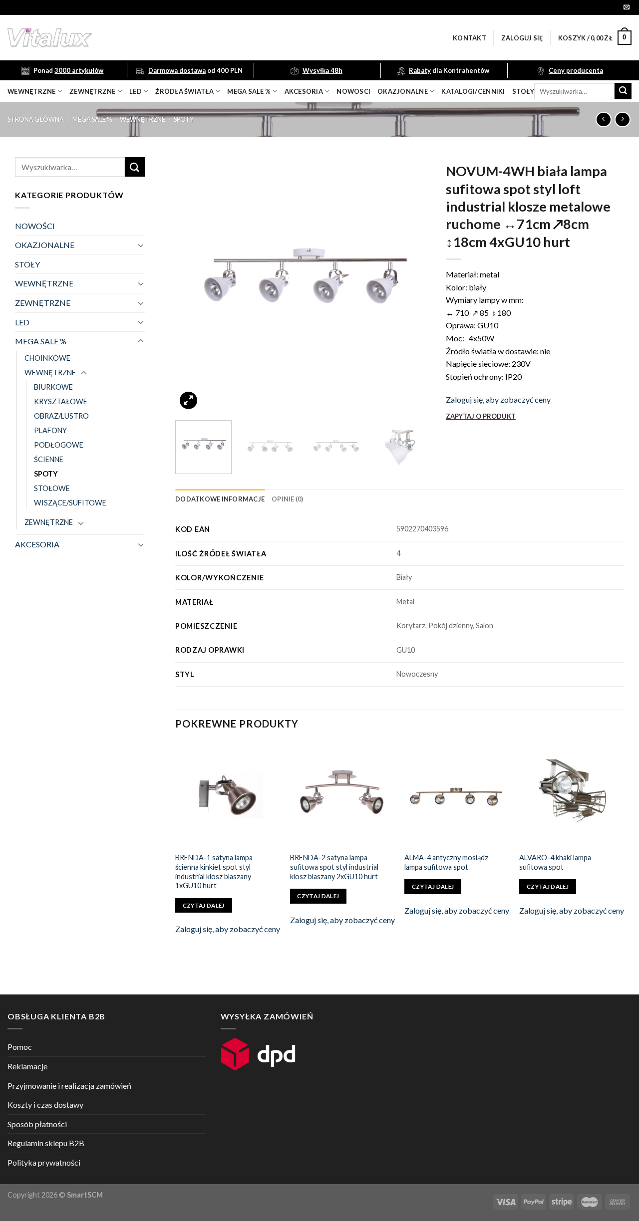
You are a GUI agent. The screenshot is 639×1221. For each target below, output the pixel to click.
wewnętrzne (31, 91)
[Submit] (623, 91)
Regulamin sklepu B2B (45, 1143)
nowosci (353, 91)
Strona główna (35, 119)
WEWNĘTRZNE (142, 119)
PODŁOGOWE (58, 445)
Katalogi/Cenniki (473, 91)
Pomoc (19, 1046)
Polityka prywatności (43, 1162)
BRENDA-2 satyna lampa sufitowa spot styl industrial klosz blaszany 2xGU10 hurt (334, 866)
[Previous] (193, 284)
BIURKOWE (53, 387)
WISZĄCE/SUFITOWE (70, 502)
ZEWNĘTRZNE (42, 302)
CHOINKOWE (47, 358)
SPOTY (184, 119)
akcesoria (304, 91)
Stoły (523, 91)
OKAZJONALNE (402, 91)
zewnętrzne (92, 91)
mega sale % (249, 91)
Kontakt (469, 38)
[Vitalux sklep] (182, 37)
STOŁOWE (52, 488)
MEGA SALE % (92, 119)
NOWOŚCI (35, 226)
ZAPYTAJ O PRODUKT (481, 416)
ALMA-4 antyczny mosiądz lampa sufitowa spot (446, 862)
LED (135, 91)
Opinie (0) (288, 499)
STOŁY (27, 264)
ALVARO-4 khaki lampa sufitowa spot (555, 862)
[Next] (413, 284)
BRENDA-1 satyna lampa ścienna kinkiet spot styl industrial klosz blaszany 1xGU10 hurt (214, 871)
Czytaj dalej (204, 905)
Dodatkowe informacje (220, 499)
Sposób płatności (37, 1124)
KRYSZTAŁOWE (60, 401)
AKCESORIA (37, 544)
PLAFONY (50, 430)
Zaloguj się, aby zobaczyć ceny (498, 399)
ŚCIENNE (48, 459)
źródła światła (184, 91)
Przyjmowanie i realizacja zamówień (69, 1085)
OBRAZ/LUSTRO (61, 416)
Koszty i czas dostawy (45, 1104)
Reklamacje (27, 1066)
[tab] (220, 499)
